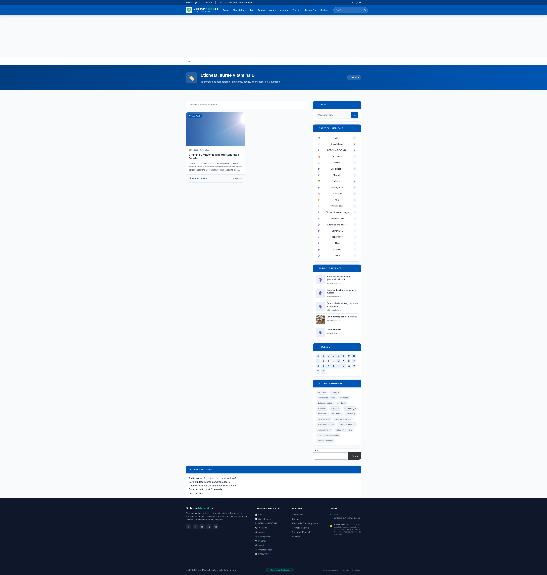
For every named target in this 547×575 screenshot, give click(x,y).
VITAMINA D (336, 249)
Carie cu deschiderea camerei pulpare (209, 481)
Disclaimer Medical (301, 532)
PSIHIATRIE (336, 193)
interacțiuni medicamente (328, 435)
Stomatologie (239, 10)
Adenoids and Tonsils (336, 224)
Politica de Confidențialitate (305, 523)
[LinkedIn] (208, 526)
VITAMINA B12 (336, 218)
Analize (261, 10)
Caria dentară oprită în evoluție (205, 489)
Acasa (226, 10)
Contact (324, 10)
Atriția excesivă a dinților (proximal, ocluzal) (212, 478)
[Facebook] (353, 3)
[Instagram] (357, 3)
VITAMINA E (336, 231)
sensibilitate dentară (326, 398)
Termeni (345, 570)
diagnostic (335, 408)
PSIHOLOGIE (336, 206)
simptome (335, 392)
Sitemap (296, 536)
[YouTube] (360, 3)
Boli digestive (336, 169)
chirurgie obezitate (343, 419)
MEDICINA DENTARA (336, 150)
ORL (336, 200)
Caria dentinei (196, 493)
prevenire (344, 398)
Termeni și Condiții (301, 528)
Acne (336, 255)
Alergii (272, 10)
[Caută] (365, 10)
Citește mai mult (197, 178)
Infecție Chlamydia (325, 441)
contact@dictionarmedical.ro (347, 518)
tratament (322, 392)
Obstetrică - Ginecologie (336, 212)
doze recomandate (326, 424)
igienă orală (322, 414)
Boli (252, 10)
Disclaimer (356, 570)
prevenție (322, 408)
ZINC (336, 243)
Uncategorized (336, 187)
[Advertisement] (273, 37)
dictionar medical (325, 403)
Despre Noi (310, 10)
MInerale (336, 175)
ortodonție (341, 403)
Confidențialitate (330, 570)
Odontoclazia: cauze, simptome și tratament (212, 485)
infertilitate (336, 414)
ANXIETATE (336, 237)
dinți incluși (350, 414)
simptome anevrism (347, 424)
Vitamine (296, 10)
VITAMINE (336, 156)
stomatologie (350, 408)
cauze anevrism (324, 430)
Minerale (284, 10)
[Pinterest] (215, 526)
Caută (316, 450)
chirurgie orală (324, 419)
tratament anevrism (344, 430)
